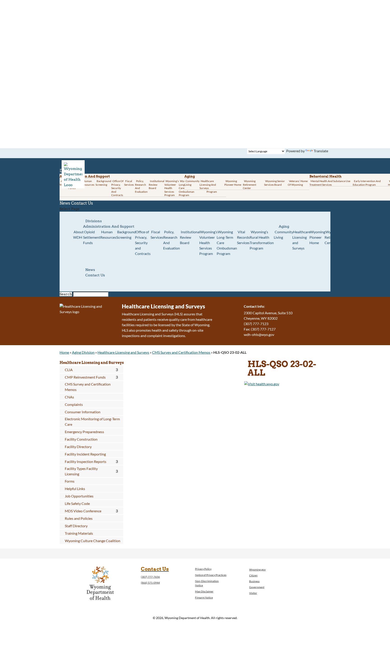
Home (64, 352)
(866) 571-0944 (150, 582)
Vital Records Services (243, 237)
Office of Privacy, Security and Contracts (117, 188)
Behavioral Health (325, 176)
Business (254, 581)
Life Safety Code (77, 503)
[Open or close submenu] (117, 370)
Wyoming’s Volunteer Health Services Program (171, 188)
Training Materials (79, 533)
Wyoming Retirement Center (249, 184)
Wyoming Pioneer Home (232, 182)
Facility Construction (81, 439)
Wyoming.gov (257, 569)
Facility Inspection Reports (85, 461)
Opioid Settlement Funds (91, 237)
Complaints (74, 404)
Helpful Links (75, 488)
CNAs (69, 397)
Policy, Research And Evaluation (141, 186)
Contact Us (82, 203)
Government (256, 587)
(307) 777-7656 (150, 576)
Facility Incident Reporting (85, 454)
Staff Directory (76, 526)
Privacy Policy (203, 569)
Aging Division (83, 352)
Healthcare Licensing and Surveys (208, 184)
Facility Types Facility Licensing (81, 471)
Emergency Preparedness (84, 432)
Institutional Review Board (156, 184)
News (90, 270)
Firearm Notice (204, 597)
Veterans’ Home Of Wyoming (298, 182)
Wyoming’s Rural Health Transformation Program (262, 240)
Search (66, 294)
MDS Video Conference (83, 511)
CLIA (69, 370)
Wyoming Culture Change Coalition (92, 541)
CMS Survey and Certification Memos (181, 352)
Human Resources (88, 182)
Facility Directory (78, 446)
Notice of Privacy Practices (210, 575)
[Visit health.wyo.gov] (261, 384)
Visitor (253, 593)
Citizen (253, 575)
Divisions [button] (93, 221)
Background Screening (103, 182)
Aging (189, 176)
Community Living (192, 182)
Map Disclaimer (204, 591)
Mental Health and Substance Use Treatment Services (329, 182)
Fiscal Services (129, 182)
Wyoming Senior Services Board (274, 182)
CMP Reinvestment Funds (85, 377)
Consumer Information (82, 412)
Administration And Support (108, 226)
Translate (321, 151)
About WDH (78, 234)
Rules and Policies (79, 518)
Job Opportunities (79, 496)
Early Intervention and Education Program (367, 182)
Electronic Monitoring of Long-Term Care (92, 421)
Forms (69, 481)
